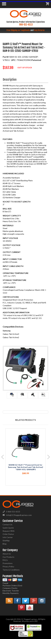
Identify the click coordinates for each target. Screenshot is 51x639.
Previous (2, 457)
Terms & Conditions (11, 570)
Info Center (8, 537)
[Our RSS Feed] (9, 601)
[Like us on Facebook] (17, 601)
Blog (4, 544)
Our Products (8, 557)
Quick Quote (8, 528)
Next (48, 457)
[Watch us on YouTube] (29, 607)
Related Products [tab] (25, 420)
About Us (7, 554)
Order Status (8, 534)
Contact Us (7, 524)
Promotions (8, 563)
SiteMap (6, 540)
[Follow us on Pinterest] (21, 607)
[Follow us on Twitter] (25, 601)
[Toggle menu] (4, 3)
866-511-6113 (26, 24)
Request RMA (9, 531)
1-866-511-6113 (13, 511)
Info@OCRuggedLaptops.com (19, 515)
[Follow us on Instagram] (41, 601)
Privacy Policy (8, 566)
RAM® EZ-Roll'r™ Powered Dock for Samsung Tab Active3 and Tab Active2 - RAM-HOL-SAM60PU (25, 467)
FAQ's (5, 560)
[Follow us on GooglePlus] (33, 601)
